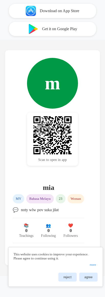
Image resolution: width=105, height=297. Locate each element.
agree (88, 277)
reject (67, 277)
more (93, 264)
